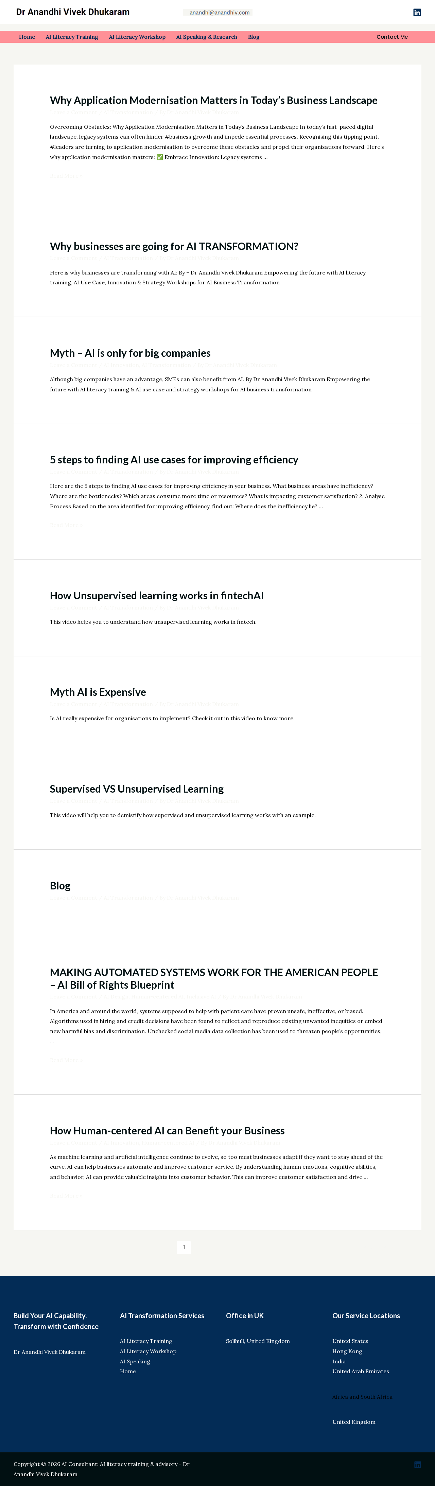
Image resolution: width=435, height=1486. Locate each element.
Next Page (377, 1247)
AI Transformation (128, 112)
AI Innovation (121, 364)
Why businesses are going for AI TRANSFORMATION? (174, 246)
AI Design (116, 996)
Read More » (66, 175)
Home (128, 1371)
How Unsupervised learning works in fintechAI (157, 595)
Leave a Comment (73, 112)
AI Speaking (135, 1361)
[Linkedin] (417, 12)
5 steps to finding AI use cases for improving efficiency (174, 459)
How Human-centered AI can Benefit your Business (167, 1130)
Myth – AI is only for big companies (130, 353)
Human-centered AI (157, 996)
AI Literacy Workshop (148, 1351)
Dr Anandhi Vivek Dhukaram (50, 1351)
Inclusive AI (201, 996)
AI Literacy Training (146, 1341)
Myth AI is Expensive (98, 692)
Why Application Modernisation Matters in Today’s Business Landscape (214, 100)
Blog (60, 885)
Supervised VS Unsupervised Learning (137, 788)
